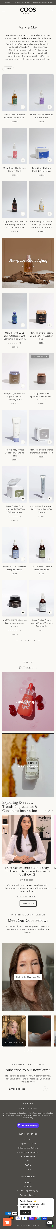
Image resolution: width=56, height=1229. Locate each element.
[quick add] (23, 107)
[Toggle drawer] (3, 11)
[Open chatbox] (50, 1223)
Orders (28, 1169)
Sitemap (28, 1186)
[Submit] (45, 1088)
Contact (28, 1139)
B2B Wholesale (28, 1156)
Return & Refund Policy (28, 1152)
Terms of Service (28, 1195)
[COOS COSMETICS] (28, 11)
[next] (52, 811)
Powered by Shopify (28, 1226)
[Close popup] (51, 1200)
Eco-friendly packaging (28, 1191)
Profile (28, 1165)
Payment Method (28, 1144)
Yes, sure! (25, 1212)
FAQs (28, 1161)
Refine (8, 69)
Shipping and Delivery (28, 1148)
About (28, 1182)
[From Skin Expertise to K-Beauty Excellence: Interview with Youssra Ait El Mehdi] (26, 839)
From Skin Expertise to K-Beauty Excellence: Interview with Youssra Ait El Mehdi (27, 871)
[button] (34, 640)
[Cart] (52, 10)
